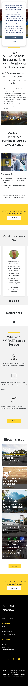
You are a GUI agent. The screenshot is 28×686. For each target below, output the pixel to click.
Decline (14, 41)
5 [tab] (19, 301)
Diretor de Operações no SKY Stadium (14, 290)
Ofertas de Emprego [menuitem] (8, 649)
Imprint (15, 672)
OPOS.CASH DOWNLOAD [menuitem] (8, 634)
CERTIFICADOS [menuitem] (6, 629)
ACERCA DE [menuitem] (5, 642)
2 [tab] (12, 301)
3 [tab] (14, 301)
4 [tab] (16, 301)
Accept (14, 37)
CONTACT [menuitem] (4, 644)
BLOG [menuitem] (3, 626)
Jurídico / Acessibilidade (18, 670)
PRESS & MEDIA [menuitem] (6, 647)
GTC (11, 670)
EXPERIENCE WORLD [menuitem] (7, 631)
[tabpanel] (14, 271)
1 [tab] (10, 300)
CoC (12, 672)
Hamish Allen (14, 287)
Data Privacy (6, 670)
